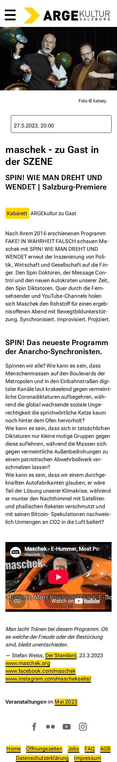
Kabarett (17, 213)
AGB (105, 749)
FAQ (90, 749)
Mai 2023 (66, 702)
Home (13, 749)
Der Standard (60, 655)
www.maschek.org (27, 663)
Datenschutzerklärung (42, 758)
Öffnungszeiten (44, 749)
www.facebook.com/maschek (40, 671)
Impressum (87, 758)
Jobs (74, 749)
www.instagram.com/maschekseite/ (48, 679)
